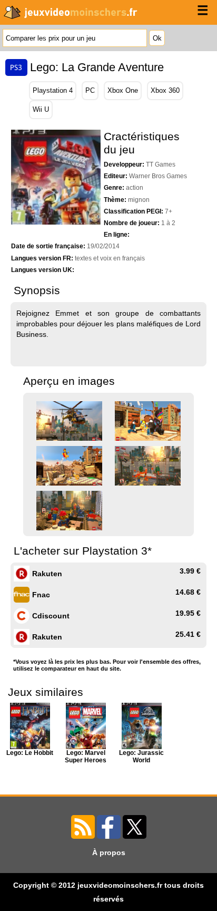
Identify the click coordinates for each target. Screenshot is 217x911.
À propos (108, 852)
